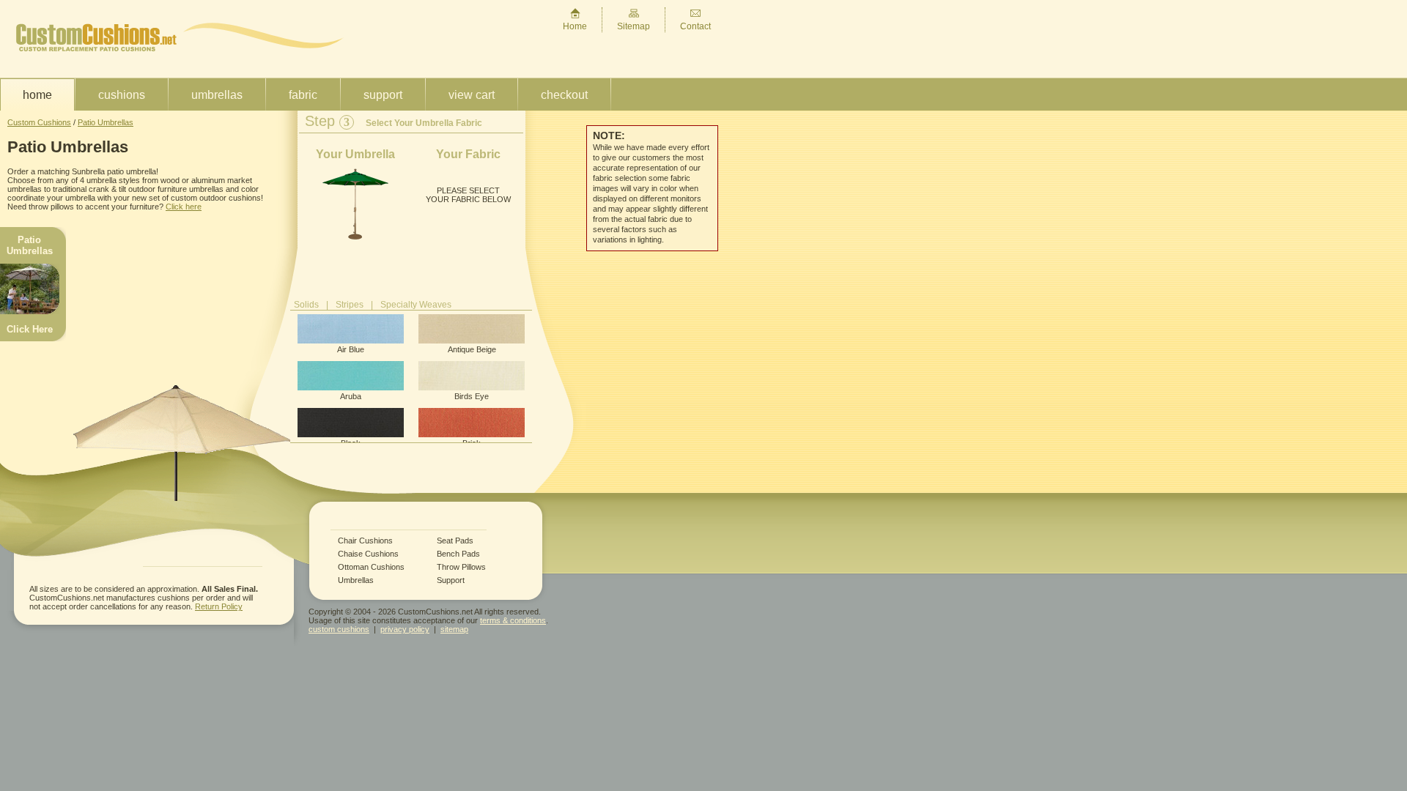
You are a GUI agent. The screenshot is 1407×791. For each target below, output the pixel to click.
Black (351, 443)
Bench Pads (458, 554)
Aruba (350, 396)
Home (575, 26)
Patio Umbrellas (105, 122)
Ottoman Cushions (371, 567)
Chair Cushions (365, 541)
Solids (306, 305)
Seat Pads (455, 541)
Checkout (564, 95)
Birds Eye (471, 396)
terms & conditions (513, 620)
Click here (184, 206)
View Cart (471, 95)
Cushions (121, 95)
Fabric (303, 95)
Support (382, 95)
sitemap (454, 629)
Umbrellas (217, 95)
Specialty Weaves (415, 305)
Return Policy (219, 606)
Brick (471, 443)
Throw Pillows (461, 567)
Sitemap (633, 26)
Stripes (349, 305)
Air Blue (350, 349)
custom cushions (339, 629)
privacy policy (404, 629)
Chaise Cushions (368, 554)
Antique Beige (472, 349)
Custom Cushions (39, 122)
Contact (695, 26)
